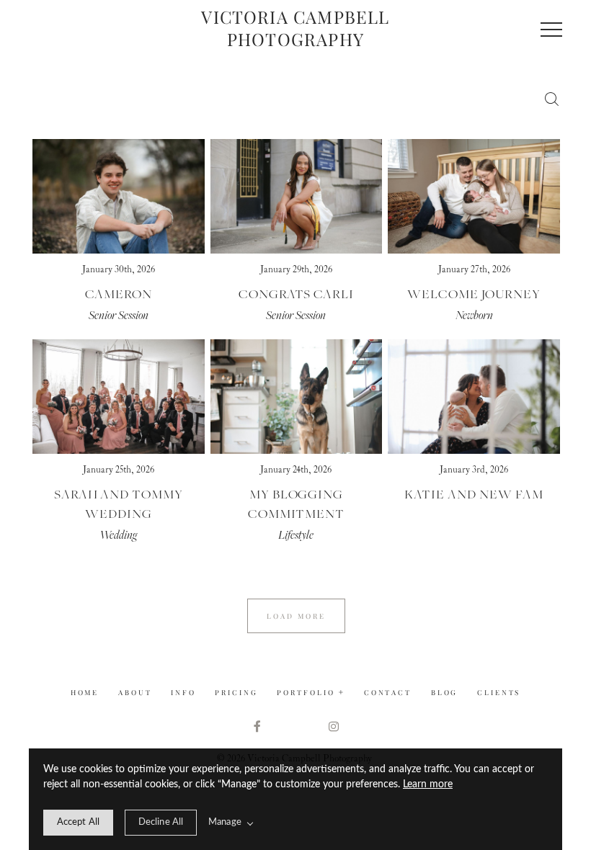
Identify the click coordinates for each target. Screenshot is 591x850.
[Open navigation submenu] (342, 692)
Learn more (428, 784)
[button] (551, 29)
